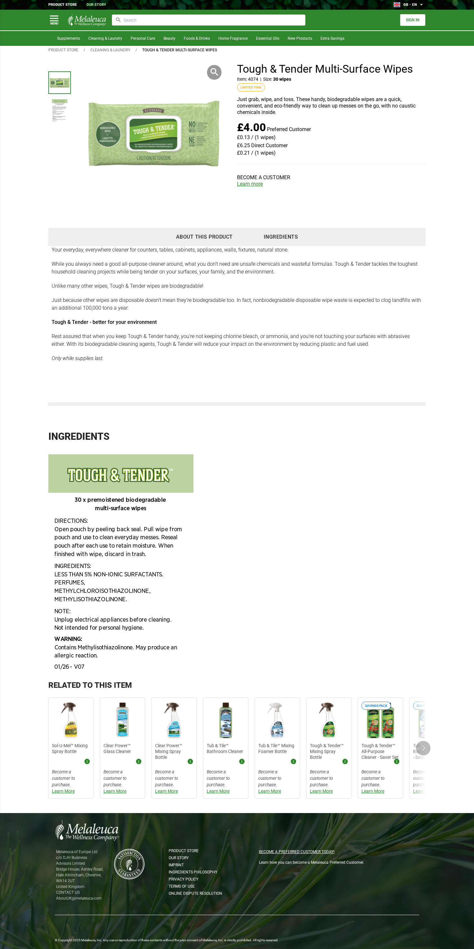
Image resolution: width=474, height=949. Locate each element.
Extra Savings (332, 38)
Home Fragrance (233, 38)
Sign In (413, 20)
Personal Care (143, 38)
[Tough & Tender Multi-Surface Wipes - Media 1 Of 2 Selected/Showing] (59, 82)
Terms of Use (182, 886)
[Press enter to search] (118, 20)
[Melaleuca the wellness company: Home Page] (87, 20)
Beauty (169, 38)
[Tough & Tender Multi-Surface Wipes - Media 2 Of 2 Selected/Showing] (59, 110)
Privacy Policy (183, 879)
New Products (300, 38)
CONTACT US (68, 892)
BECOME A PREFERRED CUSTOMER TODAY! (296, 852)
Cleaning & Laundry (105, 38)
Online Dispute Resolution (195, 893)
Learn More (63, 791)
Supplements (68, 38)
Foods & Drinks (197, 38)
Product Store (62, 5)
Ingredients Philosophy (193, 872)
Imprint (176, 865)
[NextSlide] (423, 748)
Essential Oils (267, 38)
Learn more (250, 184)
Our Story (96, 5)
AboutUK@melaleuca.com (79, 898)
